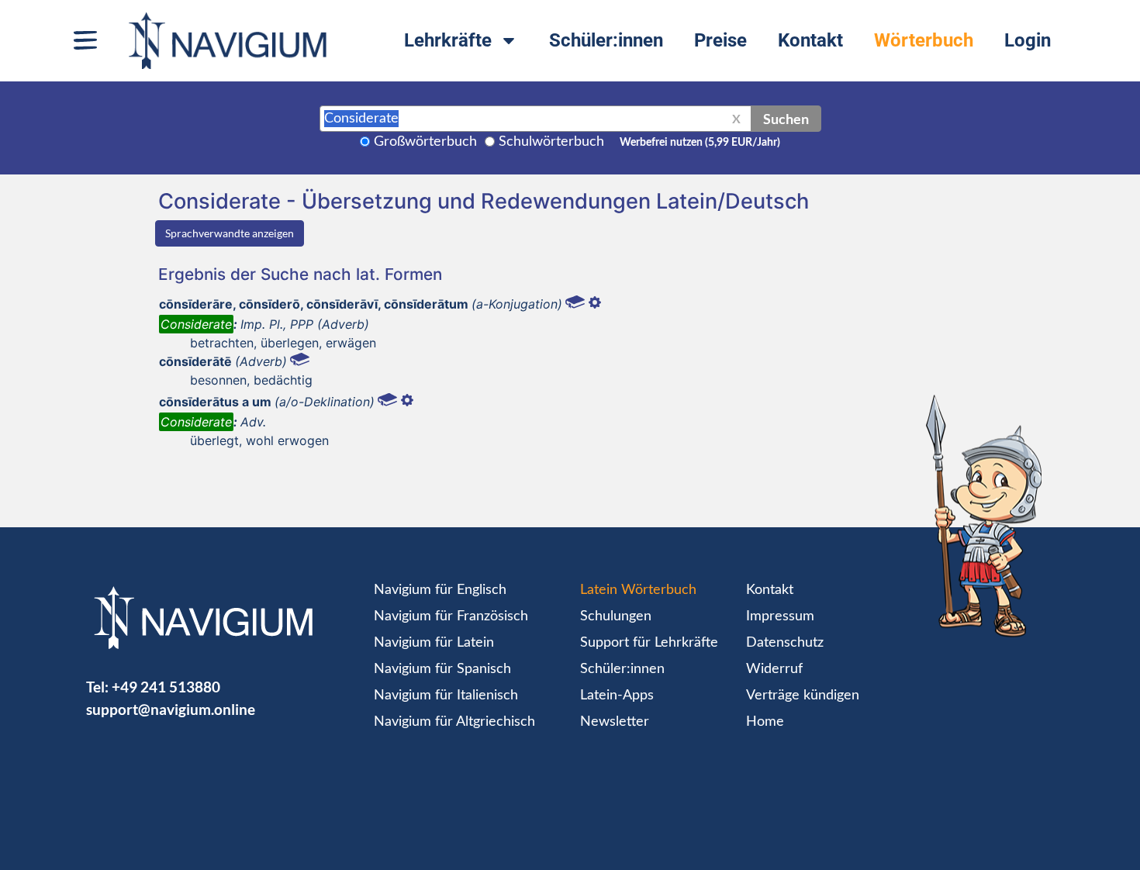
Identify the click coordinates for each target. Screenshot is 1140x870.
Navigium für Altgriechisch (454, 722)
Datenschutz (785, 643)
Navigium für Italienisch (446, 696)
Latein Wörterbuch (638, 590)
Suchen (786, 118)
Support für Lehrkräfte (649, 643)
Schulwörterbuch (551, 142)
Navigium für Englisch (440, 590)
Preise (720, 40)
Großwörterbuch (425, 142)
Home (765, 722)
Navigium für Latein (434, 643)
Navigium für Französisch (451, 616)
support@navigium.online (170, 709)
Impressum (780, 616)
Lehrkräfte (448, 40)
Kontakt (810, 40)
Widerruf (774, 669)
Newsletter (614, 722)
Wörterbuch (923, 40)
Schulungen (615, 616)
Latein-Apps (617, 696)
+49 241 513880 (166, 687)
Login (1027, 40)
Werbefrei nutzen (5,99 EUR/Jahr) (700, 142)
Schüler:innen (606, 40)
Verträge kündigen (802, 696)
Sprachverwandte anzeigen (229, 233)
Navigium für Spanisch (442, 669)
